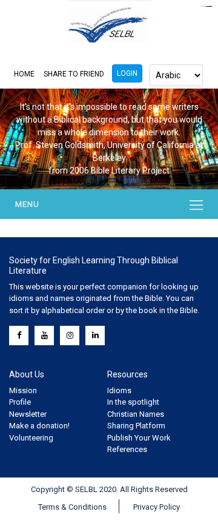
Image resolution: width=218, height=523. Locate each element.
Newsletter (28, 414)
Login (127, 73)
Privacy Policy (156, 506)
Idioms (119, 390)
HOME (24, 74)
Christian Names (135, 414)
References (127, 449)
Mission (23, 390)
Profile (20, 402)
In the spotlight (133, 402)
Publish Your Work (139, 437)
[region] (109, 139)
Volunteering (31, 437)
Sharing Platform (136, 425)
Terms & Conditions (72, 506)
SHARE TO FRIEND (74, 74)
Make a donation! (39, 425)
